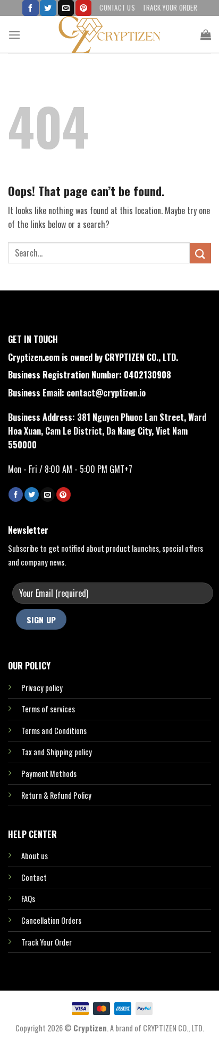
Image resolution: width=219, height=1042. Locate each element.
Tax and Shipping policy (56, 751)
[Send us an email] (66, 8)
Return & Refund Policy (56, 795)
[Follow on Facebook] (30, 8)
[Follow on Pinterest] (83, 8)
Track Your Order (169, 8)
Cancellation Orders (51, 920)
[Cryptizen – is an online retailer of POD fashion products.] (109, 34)
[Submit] (200, 253)
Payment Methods (49, 773)
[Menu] (14, 35)
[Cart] (205, 34)
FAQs (28, 898)
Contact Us (117, 8)
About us (34, 855)
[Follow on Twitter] (48, 8)
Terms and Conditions (54, 730)
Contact (34, 877)
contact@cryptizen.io (106, 392)
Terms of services (48, 708)
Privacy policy (42, 687)
